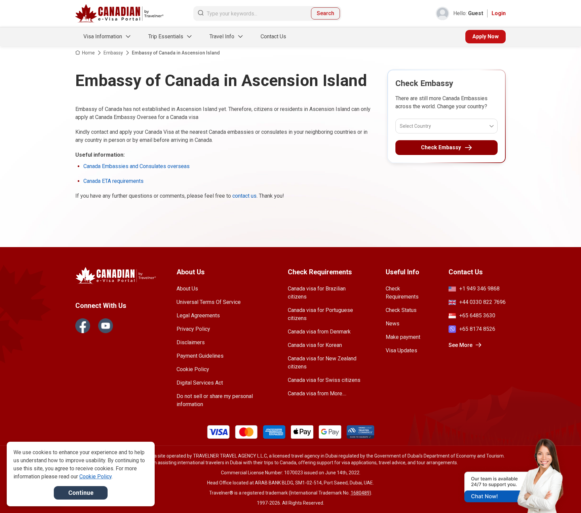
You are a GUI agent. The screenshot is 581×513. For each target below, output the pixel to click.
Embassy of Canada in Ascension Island (176, 52)
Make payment (403, 337)
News (392, 323)
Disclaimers (191, 342)
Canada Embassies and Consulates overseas (136, 166)
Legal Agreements (198, 315)
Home (88, 52)
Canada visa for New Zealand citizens (322, 362)
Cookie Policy (193, 369)
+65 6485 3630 (477, 315)
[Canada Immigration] (119, 13)
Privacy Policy (193, 329)
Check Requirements (402, 292)
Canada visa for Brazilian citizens (317, 292)
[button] (561, 495)
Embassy (113, 52)
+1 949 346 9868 (479, 288)
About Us (187, 288)
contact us (244, 196)
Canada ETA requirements (113, 181)
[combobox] (400, 126)
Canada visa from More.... (317, 393)
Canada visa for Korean (315, 345)
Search (325, 13)
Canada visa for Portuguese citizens (320, 314)
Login (499, 13)
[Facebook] (82, 325)
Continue (80, 492)
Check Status (401, 310)
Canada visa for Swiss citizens (324, 380)
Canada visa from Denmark (319, 331)
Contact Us (273, 36)
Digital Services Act (200, 383)
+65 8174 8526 (477, 329)
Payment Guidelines (200, 356)
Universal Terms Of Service (209, 302)
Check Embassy (441, 147)
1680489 (360, 493)
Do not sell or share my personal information (215, 400)
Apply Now (485, 36)
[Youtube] (105, 325)
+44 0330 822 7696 (482, 302)
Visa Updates (401, 350)
